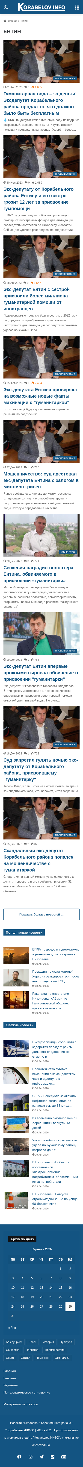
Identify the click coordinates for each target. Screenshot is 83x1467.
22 (60, 1297)
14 (51, 1287)
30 (70, 1306)
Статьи (25, 1357)
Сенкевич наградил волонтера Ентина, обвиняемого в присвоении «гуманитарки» (38, 574)
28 (51, 1306)
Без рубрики (14, 1342)
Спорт (10, 1357)
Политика (32, 1350)
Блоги (32, 1342)
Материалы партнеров (20, 1404)
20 (41, 1297)
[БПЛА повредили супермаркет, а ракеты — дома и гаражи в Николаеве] (16, 955)
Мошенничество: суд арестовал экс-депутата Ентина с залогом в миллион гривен (41, 480)
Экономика (62, 1357)
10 (13, 1287)
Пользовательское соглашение (26, 1392)
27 (41, 1306)
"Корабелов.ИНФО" (19, 1430)
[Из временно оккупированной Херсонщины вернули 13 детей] (16, 1124)
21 (51, 1297)
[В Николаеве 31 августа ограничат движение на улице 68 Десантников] (16, 1200)
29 (60, 1306)
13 (41, 1287)
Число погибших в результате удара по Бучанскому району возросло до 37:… (54, 1145)
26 (32, 1306)
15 (60, 1287)
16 (70, 1287)
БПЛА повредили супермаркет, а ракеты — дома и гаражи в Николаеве (55, 954)
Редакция (10, 1385)
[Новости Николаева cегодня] (41, 7)
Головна (9, 1378)
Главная (12, 21)
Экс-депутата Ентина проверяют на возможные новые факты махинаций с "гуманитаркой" (40, 396)
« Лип (12, 1327)
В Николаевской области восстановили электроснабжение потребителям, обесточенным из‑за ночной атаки (55, 1171)
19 (32, 1297)
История (48, 1342)
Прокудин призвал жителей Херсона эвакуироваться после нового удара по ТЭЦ (56, 976)
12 (32, 1287)
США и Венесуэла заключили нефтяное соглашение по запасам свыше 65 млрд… (54, 1100)
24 (13, 1306)
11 (22, 1287)
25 (22, 1306)
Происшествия (55, 1350)
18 (22, 1297)
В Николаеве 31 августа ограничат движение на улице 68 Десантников (55, 1199)
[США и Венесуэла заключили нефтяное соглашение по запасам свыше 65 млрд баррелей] (16, 1102)
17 (13, 1297)
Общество (12, 1350)
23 (70, 1297)
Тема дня (43, 1357)
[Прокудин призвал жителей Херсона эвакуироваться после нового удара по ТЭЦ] (16, 977)
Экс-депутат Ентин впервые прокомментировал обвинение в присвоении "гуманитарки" (40, 673)
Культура (66, 1342)
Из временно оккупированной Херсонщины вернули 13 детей (54, 1123)
